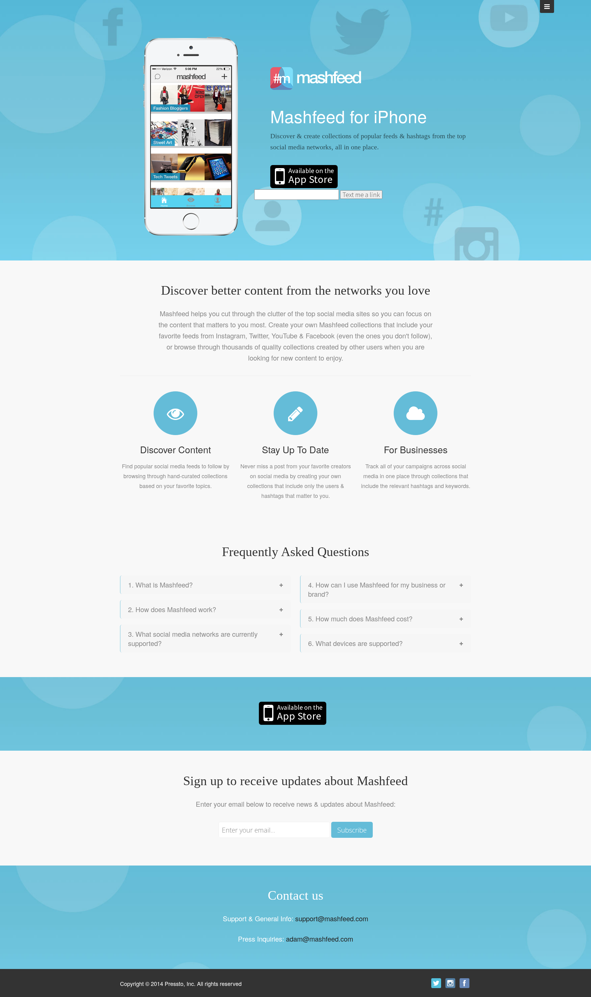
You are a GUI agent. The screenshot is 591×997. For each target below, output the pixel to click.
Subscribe (352, 829)
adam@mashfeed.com (319, 938)
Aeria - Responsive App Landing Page (315, 78)
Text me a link (361, 194)
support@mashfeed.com (331, 918)
